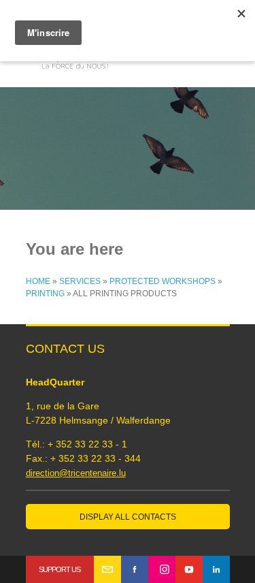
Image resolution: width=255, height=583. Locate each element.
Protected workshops (162, 281)
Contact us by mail (107, 569)
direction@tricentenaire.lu (76, 473)
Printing (45, 293)
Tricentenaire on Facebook (134, 569)
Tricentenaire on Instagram (161, 569)
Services (80, 281)
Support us (59, 569)
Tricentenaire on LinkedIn (216, 569)
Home (38, 281)
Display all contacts (128, 517)
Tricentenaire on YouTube (189, 569)
